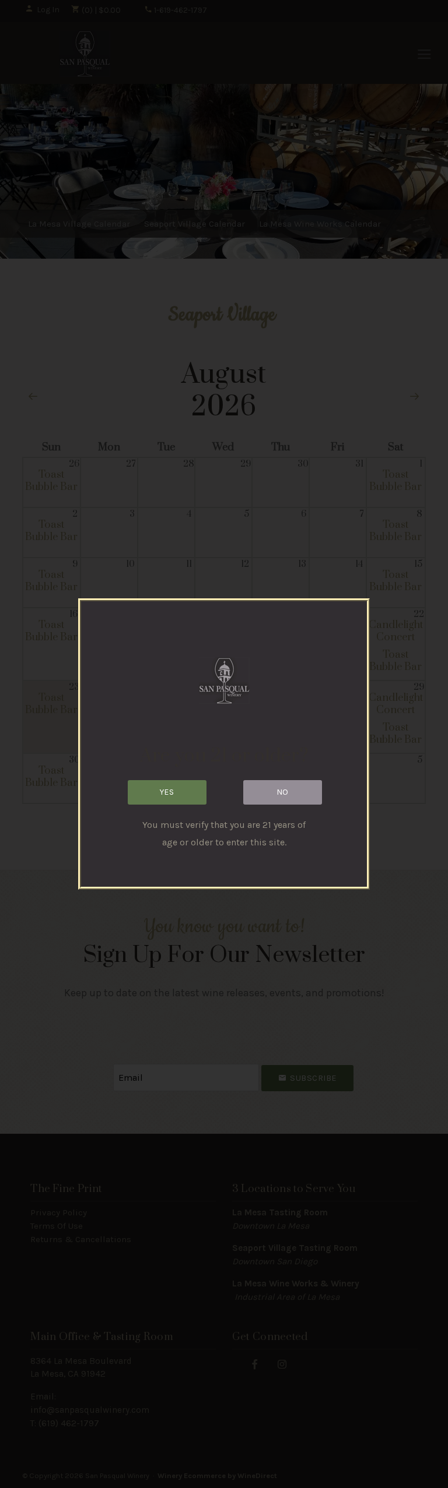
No (282, 792)
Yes (167, 792)
